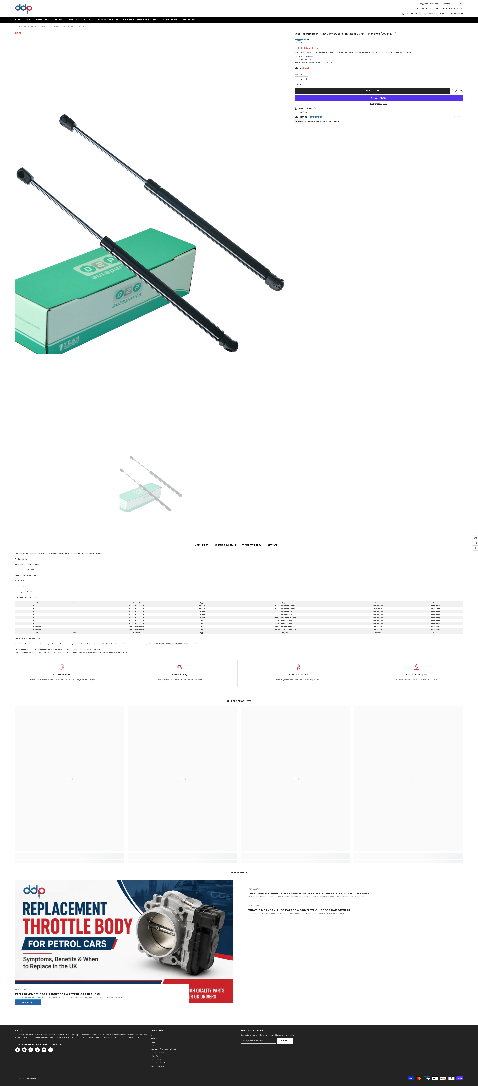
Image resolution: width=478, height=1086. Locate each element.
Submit (285, 1041)
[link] (69, 857)
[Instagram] (24, 1049)
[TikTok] (37, 1049)
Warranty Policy (251, 544)
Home (17, 26)
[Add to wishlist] (455, 91)
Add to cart (372, 90)
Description (201, 544)
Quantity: (298, 74)
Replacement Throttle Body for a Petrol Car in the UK (58, 994)
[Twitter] (50, 1049)
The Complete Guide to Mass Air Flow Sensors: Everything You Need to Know (308, 893)
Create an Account (455, 13)
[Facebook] (17, 1049)
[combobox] (451, 4)
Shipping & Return (225, 544)
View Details (28, 1002)
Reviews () (298, 43)
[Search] (453, 4)
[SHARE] (460, 91)
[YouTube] (44, 1049)
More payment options (378, 104)
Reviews (272, 544)
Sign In (443, 13)
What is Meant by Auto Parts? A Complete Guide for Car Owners (299, 910)
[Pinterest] (30, 1049)
